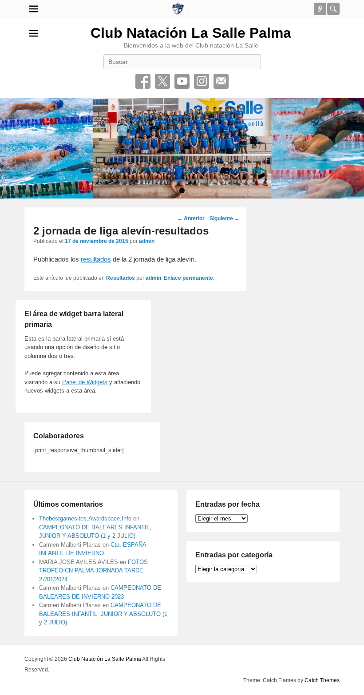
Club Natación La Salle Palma (191, 33)
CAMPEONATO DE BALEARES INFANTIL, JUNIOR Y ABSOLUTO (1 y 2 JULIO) (103, 614)
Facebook (142, 81)
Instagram (201, 81)
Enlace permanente (188, 278)
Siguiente (225, 218)
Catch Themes (322, 680)
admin (146, 241)
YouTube (182, 81)
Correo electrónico (221, 81)
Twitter (162, 81)
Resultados (120, 278)
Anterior (191, 218)
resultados (96, 259)
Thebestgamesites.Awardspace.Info (85, 518)
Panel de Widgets (84, 382)
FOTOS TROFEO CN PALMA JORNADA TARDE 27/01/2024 (93, 571)
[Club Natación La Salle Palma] (177, 9)
